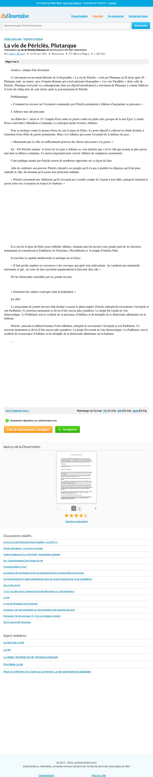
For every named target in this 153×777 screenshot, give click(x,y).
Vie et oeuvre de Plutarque (17, 622)
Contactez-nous (138, 16)
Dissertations (79, 16)
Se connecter (116, 16)
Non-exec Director (72, 3)
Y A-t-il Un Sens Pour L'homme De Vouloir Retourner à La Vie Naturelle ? (39, 591)
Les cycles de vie (11, 585)
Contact (112, 3)
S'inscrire (97, 16)
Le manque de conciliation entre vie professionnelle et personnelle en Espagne (43, 572)
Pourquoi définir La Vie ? (15, 566)
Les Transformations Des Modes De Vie (23, 560)
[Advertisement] (76, 215)
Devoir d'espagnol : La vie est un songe (23, 548)
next (96, 508)
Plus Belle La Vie (13, 664)
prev (57, 508)
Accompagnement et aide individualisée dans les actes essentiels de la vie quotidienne (47, 579)
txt (105, 410)
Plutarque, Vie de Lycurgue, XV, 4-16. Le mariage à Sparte (31, 616)
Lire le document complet (28, 429)
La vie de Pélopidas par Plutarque (20, 603)
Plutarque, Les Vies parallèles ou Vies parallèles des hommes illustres (39, 609)
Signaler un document (76, 521)
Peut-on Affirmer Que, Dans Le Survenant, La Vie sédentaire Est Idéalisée (47, 671)
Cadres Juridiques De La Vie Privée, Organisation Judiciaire (31, 554)
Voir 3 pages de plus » (17, 410)
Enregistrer (70, 429)
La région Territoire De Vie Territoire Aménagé (30, 657)
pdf (119, 410)
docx (135, 410)
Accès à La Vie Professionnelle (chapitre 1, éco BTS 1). (30, 542)
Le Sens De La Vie (13, 642)
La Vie (6, 597)
